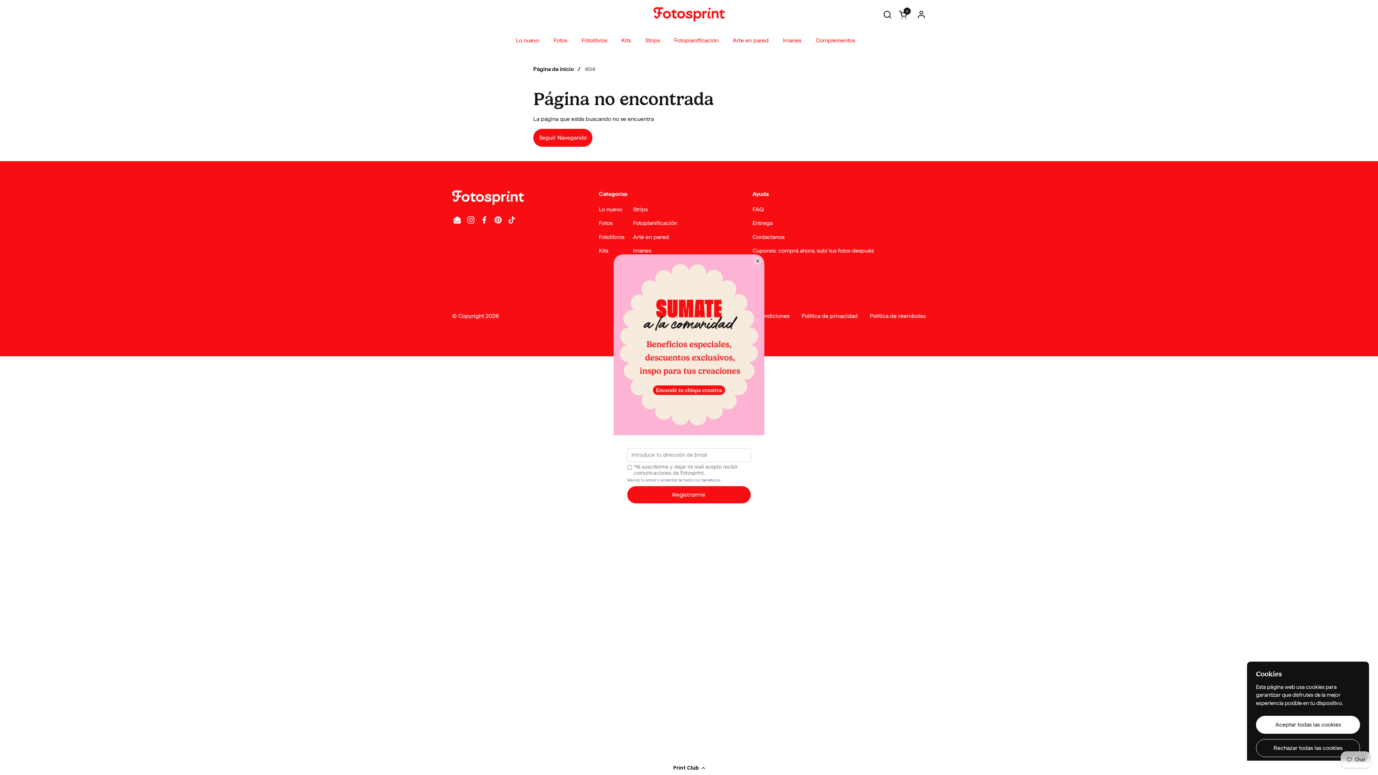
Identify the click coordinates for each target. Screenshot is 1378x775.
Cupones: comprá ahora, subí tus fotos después (813, 250)
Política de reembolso (898, 316)
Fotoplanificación (655, 223)
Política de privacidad (830, 316)
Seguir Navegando (563, 137)
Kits (603, 250)
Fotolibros (611, 237)
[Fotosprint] (689, 14)
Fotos (606, 223)
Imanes (642, 250)
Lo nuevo (610, 209)
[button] (689, 768)
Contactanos (768, 237)
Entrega (763, 223)
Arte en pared (651, 237)
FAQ (758, 209)
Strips (640, 209)
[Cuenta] (921, 14)
